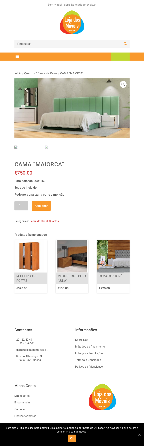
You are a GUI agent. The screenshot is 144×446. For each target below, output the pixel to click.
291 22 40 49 (24, 339)
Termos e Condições (88, 360)
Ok (72, 438)
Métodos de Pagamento (90, 346)
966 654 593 (27, 343)
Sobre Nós (81, 340)
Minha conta (22, 395)
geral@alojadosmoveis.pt (31, 349)
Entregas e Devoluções (89, 353)
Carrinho (19, 409)
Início (18, 73)
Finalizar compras (25, 416)
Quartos (29, 73)
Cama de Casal (48, 73)
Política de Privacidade (89, 366)
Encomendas (22, 402)
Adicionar (41, 206)
